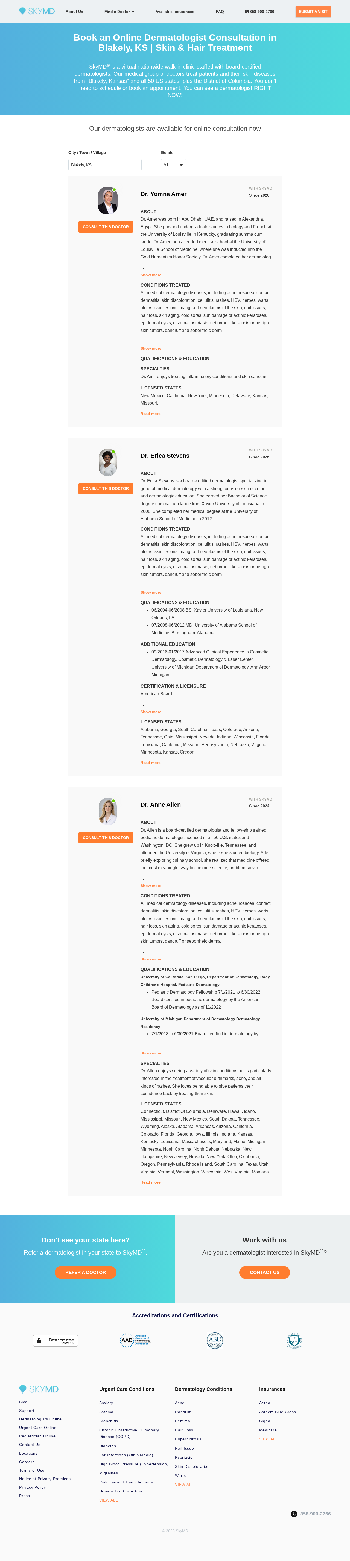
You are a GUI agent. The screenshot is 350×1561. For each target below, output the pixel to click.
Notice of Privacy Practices (45, 1479)
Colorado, (233, 729)
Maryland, (223, 1141)
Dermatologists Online (40, 1419)
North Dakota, (207, 1149)
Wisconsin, (245, 737)
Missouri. (149, 403)
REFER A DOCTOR (85, 1272)
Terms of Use (32, 1470)
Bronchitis (108, 1421)
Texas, (216, 729)
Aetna (264, 1403)
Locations (28, 1453)
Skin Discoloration (192, 1466)
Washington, (188, 1172)
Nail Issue (184, 1448)
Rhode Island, (200, 1164)
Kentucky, (151, 1141)
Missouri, (192, 744)
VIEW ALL (108, 1500)
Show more (151, 275)
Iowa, (200, 1134)
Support (26, 1410)
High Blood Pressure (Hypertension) (134, 1464)
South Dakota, (223, 1119)
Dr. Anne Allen (161, 804)
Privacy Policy (32, 1487)
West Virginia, (238, 1172)
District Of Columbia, (186, 1111)
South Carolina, (193, 729)
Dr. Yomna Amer (164, 193)
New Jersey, (176, 1156)
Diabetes (107, 1446)
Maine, (240, 1141)
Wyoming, (151, 1126)
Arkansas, (206, 1126)
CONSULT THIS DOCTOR (106, 226)
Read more (151, 413)
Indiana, (225, 737)
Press (24, 1496)
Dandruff (183, 1412)
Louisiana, (151, 744)
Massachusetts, (197, 1141)
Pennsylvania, (216, 744)
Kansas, (260, 395)
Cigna (264, 1421)
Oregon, (149, 1164)
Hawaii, (236, 1111)
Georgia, (169, 729)
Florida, (263, 737)
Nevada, (208, 737)
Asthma (106, 1412)
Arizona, (251, 729)
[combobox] (174, 164)
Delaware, (241, 395)
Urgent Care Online (38, 1427)
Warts (180, 1475)
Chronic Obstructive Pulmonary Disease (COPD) (129, 1433)
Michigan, (256, 1141)
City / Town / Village (87, 152)
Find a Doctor (118, 11)
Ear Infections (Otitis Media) (126, 1455)
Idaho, (250, 1111)
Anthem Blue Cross (277, 1412)
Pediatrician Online (37, 1436)
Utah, (264, 1164)
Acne (180, 1403)
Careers (26, 1462)
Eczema (182, 1421)
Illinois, (213, 1134)
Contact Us (29, 1444)
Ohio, (170, 737)
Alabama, (150, 729)
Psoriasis (183, 1457)
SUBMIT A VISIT (313, 11)
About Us (74, 11)
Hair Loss (184, 1430)
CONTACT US (264, 1272)
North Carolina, (178, 1149)
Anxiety (106, 1403)
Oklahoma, (249, 1156)
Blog (23, 1402)
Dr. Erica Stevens (165, 455)
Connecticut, (153, 1111)
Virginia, (259, 744)
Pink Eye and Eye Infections (126, 1482)
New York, (198, 395)
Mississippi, (187, 737)
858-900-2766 (261, 11)
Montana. (261, 1172)
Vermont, (167, 1172)
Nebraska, (240, 744)
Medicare (268, 1430)
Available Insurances (175, 11)
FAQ (220, 11)
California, (177, 395)
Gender (168, 152)
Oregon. (188, 752)
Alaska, (168, 1126)
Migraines (108, 1473)
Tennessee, (152, 737)
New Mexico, (154, 395)
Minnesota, (220, 395)
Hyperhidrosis (188, 1439)
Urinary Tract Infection (120, 1491)
